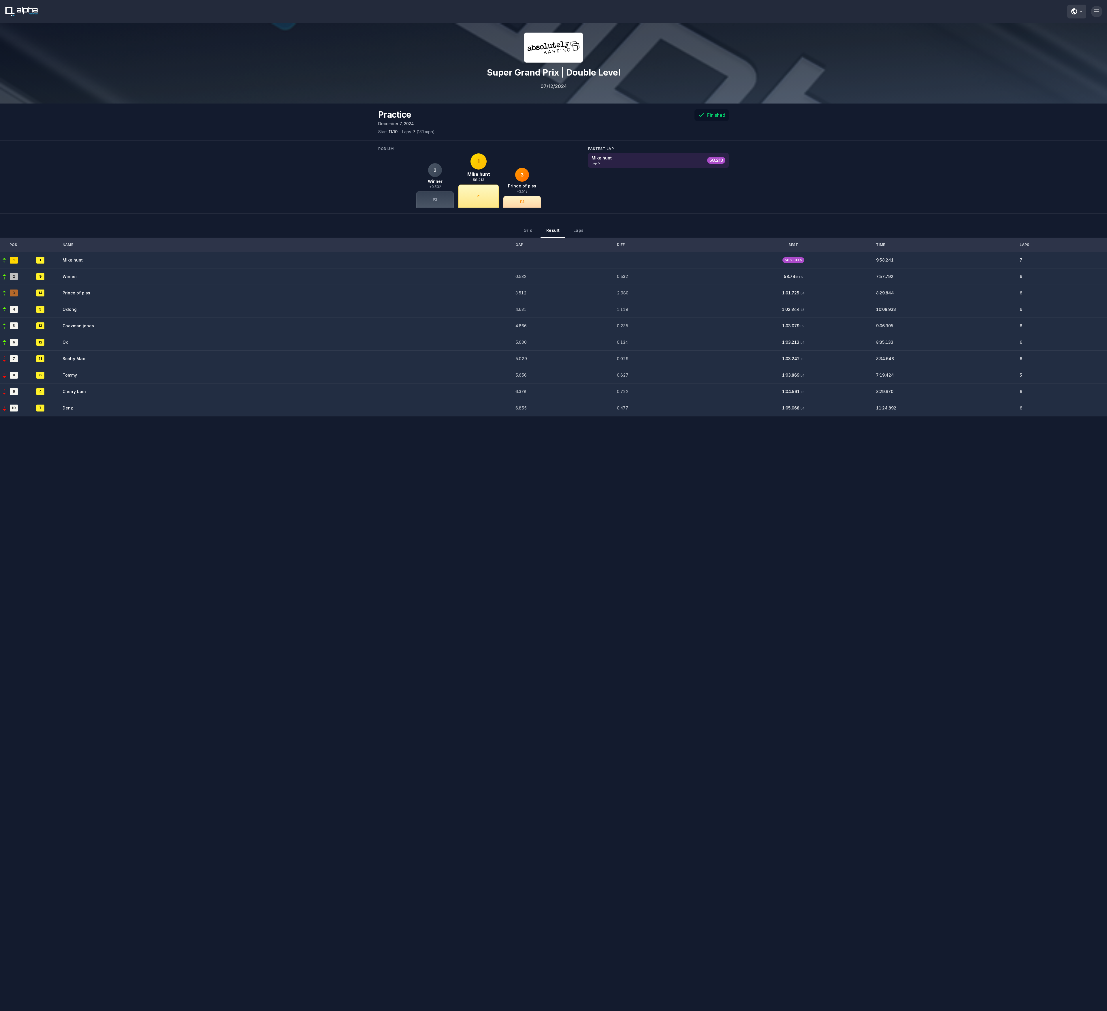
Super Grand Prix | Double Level (553, 72)
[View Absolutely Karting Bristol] (553, 48)
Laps (578, 230)
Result (553, 230)
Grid (528, 230)
